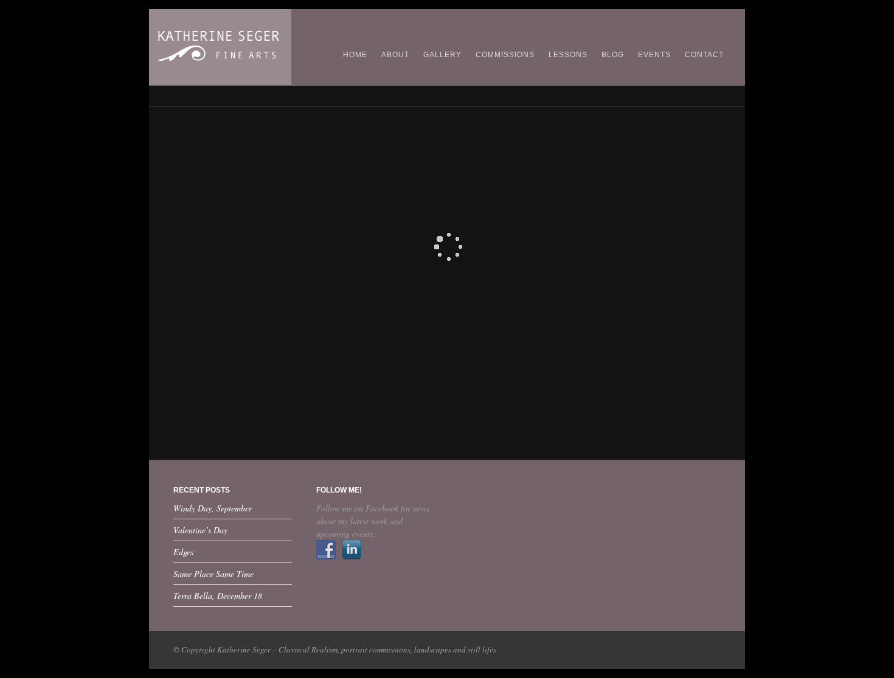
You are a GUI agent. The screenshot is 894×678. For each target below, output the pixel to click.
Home (355, 54)
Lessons (568, 54)
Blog (612, 54)
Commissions (505, 54)
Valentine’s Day (200, 530)
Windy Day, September (212, 508)
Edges (183, 552)
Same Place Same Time (213, 573)
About (395, 54)
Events (654, 54)
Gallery (442, 54)
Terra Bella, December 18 (217, 595)
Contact (704, 54)
